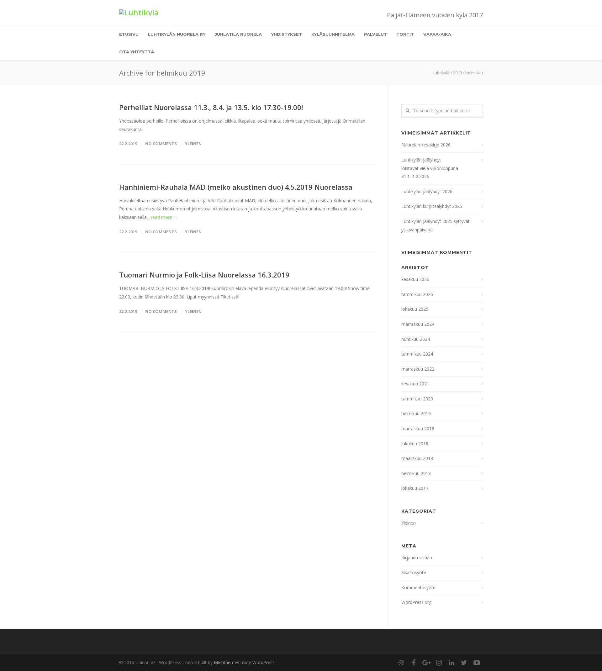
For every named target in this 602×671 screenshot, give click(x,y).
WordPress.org (416, 602)
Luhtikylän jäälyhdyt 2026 (426, 191)
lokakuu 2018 (414, 443)
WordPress (263, 662)
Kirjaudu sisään (416, 558)
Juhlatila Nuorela (238, 34)
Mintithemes (226, 662)
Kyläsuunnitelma (333, 34)
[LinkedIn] (451, 662)
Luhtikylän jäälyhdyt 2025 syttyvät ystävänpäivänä (435, 225)
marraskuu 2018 (417, 428)
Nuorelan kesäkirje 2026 (426, 145)
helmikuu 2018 (416, 473)
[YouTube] (476, 662)
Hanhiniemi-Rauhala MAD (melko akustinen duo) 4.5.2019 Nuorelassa (235, 187)
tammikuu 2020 (417, 399)
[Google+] (426, 662)
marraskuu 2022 (417, 369)
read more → (164, 217)
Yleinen (193, 143)
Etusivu (129, 34)
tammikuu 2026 (417, 294)
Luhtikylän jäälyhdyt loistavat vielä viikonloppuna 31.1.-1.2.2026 (430, 168)
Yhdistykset (286, 34)
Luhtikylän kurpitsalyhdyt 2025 (431, 206)
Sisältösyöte (413, 572)
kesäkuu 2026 (415, 279)
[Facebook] (414, 662)
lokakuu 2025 (414, 309)
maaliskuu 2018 (417, 458)
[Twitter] (464, 662)
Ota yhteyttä (136, 51)
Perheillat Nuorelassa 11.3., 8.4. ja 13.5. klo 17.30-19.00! (211, 107)
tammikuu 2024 (417, 354)
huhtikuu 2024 (415, 339)
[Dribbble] (401, 662)
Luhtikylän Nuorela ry (176, 34)
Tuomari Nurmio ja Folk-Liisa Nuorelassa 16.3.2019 (204, 274)
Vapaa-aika (437, 34)
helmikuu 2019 (416, 413)
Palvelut (375, 34)
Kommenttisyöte (418, 587)
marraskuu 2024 (417, 324)
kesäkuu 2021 (415, 384)
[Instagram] (439, 662)
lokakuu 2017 (414, 488)
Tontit (405, 34)
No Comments (161, 143)
